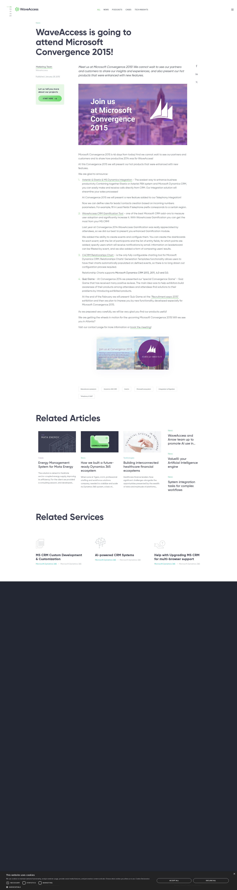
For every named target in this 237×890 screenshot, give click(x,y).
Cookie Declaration (142, 879)
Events (126, 389)
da (10, 9)
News (106, 10)
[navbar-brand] (23, 8)
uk (10, 13)
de (10, 11)
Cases (128, 10)
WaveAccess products (88, 389)
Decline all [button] (211, 881)
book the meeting (140, 327)
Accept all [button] (174, 881)
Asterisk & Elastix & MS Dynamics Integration (107, 180)
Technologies (128, 458)
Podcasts (117, 10)
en (10, 7)
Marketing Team (44, 66)
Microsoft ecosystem (144, 389)
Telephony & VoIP (87, 396)
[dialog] (118, 880)
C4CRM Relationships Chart (98, 255)
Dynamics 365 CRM (110, 389)
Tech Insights (141, 10)
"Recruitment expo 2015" (165, 297)
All (98, 10)
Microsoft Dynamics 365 (46, 564)
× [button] (234, 874)
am (10, 16)
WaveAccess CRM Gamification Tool (102, 213)
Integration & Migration (167, 389)
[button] (77, 887)
